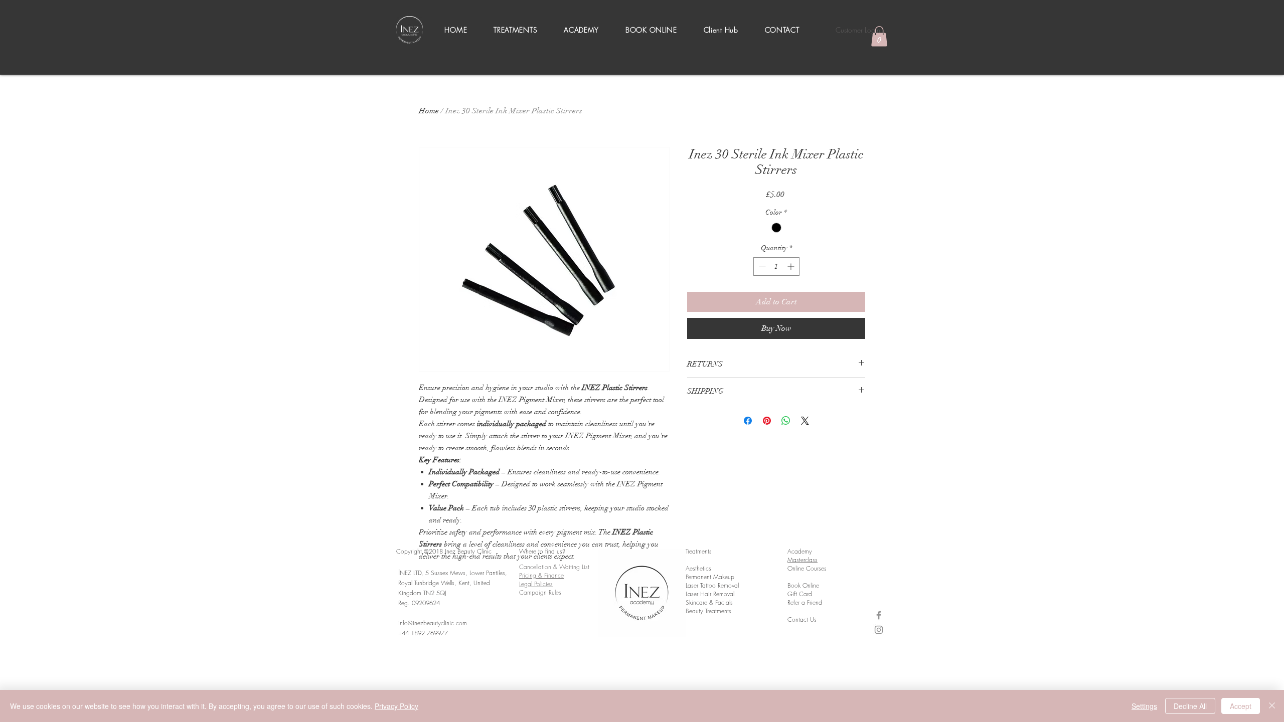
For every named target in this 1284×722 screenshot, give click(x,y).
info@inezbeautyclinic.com (432, 623)
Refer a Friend (804, 602)
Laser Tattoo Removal (712, 585)
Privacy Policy (396, 706)
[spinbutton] (776, 266)
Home (429, 111)
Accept (1240, 706)
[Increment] (791, 266)
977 (444, 633)
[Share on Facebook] (748, 421)
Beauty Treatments (708, 611)
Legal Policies (536, 584)
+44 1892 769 (417, 633)
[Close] (1272, 706)
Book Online (803, 585)
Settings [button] (1144, 706)
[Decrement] (761, 266)
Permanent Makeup (710, 577)
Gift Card (799, 594)
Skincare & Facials (709, 602)
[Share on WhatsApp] (786, 421)
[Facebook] (878, 615)
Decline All (1190, 706)
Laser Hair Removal (710, 594)
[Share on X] (805, 421)
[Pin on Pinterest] (767, 421)
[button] (516, 30)
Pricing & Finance (541, 575)
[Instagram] (878, 629)
